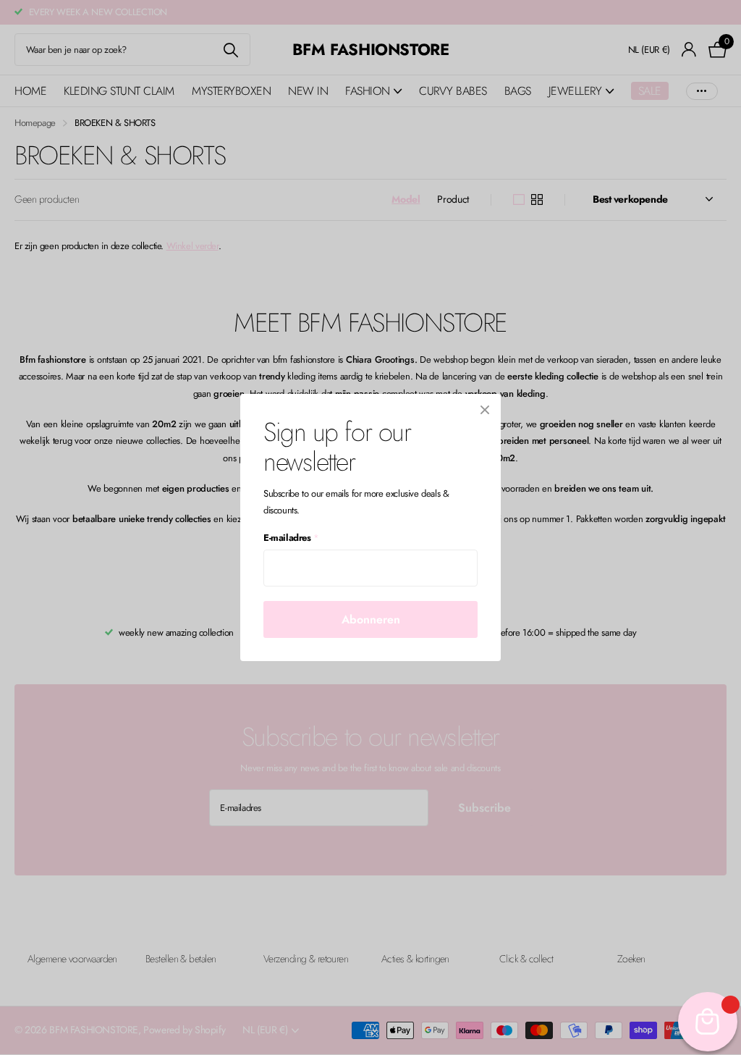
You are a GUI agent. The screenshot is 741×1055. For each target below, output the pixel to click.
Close (485, 410)
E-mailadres (290, 538)
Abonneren (371, 619)
